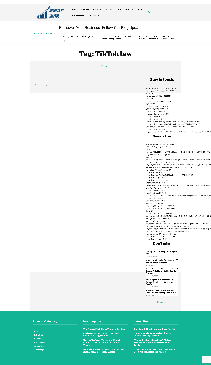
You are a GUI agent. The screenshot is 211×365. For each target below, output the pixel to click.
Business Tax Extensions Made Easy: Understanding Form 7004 (161, 291)
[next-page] (68, 41)
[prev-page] (64, 41)
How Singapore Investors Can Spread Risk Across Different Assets (159, 281)
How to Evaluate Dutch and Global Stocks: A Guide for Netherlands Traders (156, 37)
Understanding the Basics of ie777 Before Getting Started (116, 37)
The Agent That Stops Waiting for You (79, 36)
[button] (149, 12)
